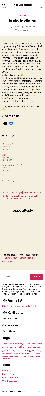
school (8, 354)
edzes (11, 347)
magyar (28, 350)
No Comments (24, 30)
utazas (16, 356)
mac (20, 351)
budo (8, 181)
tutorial (11, 356)
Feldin (17, 27)
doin (3, 347)
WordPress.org (10, 381)
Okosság (38, 351)
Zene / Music (6, 358)
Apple (4, 343)
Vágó (25, 356)
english (13, 181)
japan (38, 347)
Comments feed (10, 377)
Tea (23, 354)
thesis (38, 354)
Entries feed (8, 374)
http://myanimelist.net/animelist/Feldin (19, 306)
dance (40, 343)
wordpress (31, 356)
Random (22, 15)
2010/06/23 (30, 27)
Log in (5, 370)
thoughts (5, 356)
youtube (38, 356)
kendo (9, 351)
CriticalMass (31, 343)
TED (33, 353)
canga (21, 343)
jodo (4, 351)
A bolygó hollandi (22, 5)
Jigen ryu (6, 154)
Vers (21, 356)
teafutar (27, 354)
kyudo (15, 351)
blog (10, 343)
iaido (34, 347)
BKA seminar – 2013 (12, 165)
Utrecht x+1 (8, 144)
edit (7, 347)
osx (3, 354)
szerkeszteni (17, 354)
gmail (29, 347)
